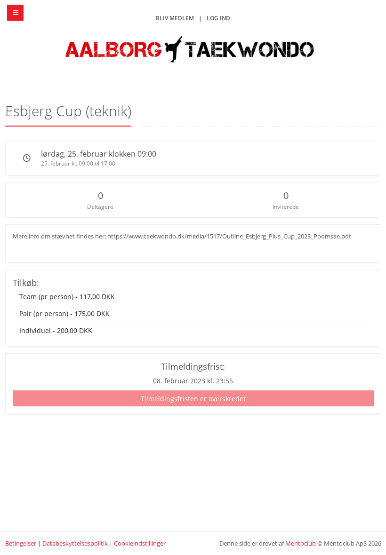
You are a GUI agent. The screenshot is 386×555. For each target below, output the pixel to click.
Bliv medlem (175, 18)
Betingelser (20, 543)
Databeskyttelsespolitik (75, 543)
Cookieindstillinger (140, 543)
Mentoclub (300, 543)
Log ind (218, 18)
